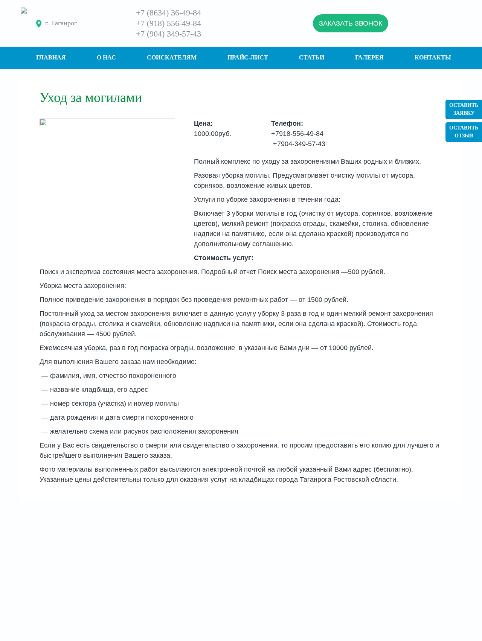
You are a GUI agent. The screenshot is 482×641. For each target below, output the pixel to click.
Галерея (369, 57)
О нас (106, 57)
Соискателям (172, 57)
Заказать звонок (350, 23)
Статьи (311, 57)
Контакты (433, 57)
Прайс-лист (247, 57)
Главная (51, 57)
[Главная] (24, 11)
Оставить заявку (463, 109)
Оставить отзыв (463, 132)
